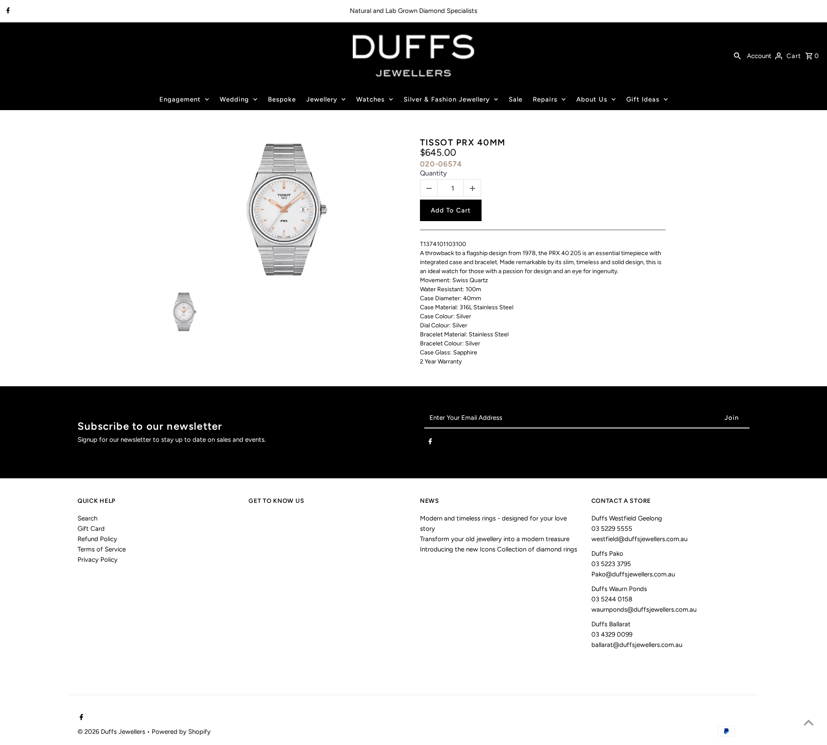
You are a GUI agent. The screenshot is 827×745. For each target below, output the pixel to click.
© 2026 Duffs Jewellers (112, 732)
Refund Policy (97, 539)
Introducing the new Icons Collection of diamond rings (498, 549)
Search (87, 518)
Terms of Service (102, 549)
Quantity (433, 173)
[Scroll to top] (808, 722)
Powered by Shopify (181, 732)
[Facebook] (7, 11)
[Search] (737, 55)
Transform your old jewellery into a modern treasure (494, 539)
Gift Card (91, 529)
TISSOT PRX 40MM (463, 142)
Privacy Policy (98, 559)
